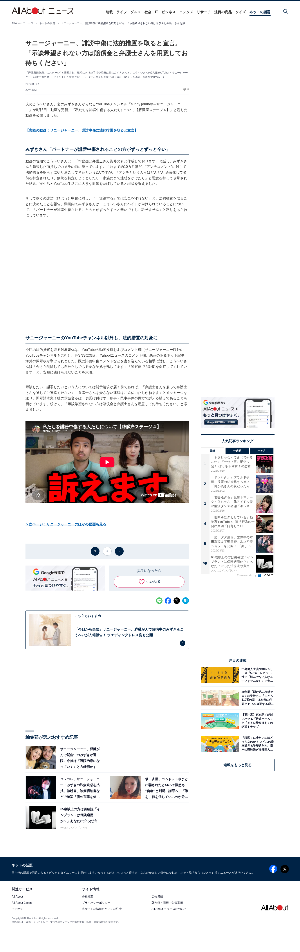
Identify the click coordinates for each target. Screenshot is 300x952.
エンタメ (186, 12)
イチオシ (17, 909)
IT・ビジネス (165, 12)
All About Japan (22, 903)
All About (17, 896)
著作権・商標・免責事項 (167, 903)
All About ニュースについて (169, 909)
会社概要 (87, 896)
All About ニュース (22, 23)
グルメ (135, 12)
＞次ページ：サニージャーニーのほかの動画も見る (65, 524)
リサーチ (204, 12)
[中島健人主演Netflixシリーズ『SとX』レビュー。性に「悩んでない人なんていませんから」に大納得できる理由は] (257, 675)
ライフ (121, 12)
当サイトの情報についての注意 (102, 909)
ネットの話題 (260, 12)
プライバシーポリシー (96, 903)
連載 (109, 12)
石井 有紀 (31, 90)
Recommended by (247, 575)
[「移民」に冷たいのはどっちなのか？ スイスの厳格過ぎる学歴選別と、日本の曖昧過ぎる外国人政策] (257, 744)
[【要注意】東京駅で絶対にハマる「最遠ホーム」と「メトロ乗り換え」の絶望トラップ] (257, 721)
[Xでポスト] (176, 600)
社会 (148, 12)
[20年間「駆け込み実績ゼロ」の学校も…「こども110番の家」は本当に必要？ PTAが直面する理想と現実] (257, 698)
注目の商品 (223, 12)
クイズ (240, 12)
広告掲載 (157, 896)
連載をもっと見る (238, 765)
